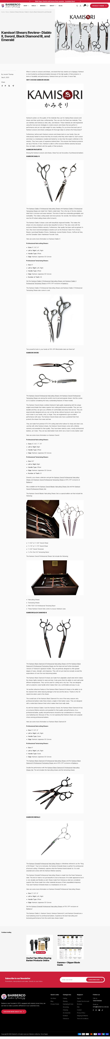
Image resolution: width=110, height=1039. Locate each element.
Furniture (65, 1015)
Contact (79, 1010)
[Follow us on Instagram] (96, 1010)
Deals (34, 5)
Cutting (65, 998)
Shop (25, 5)
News (7, 12)
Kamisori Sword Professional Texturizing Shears (49, 480)
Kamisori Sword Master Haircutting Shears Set (54, 486)
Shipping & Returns (82, 1015)
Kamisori (75, 72)
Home (3, 12)
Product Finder (55, 1004)
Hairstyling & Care (68, 1004)
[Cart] (84, 6)
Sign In (79, 998)
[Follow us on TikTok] (102, 1010)
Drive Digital (44, 1034)
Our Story (53, 998)
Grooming (66, 1007)
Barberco (65, 283)
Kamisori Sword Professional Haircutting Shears (44, 396)
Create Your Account (83, 1001)
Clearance (66, 1018)
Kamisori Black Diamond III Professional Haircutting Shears (47, 664)
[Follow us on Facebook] (93, 1010)
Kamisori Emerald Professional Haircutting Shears (44, 863)
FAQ (78, 1007)
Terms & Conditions (82, 1018)
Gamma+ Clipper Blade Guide (68, 963)
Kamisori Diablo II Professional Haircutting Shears (44, 208)
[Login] (80, 6)
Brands (42, 5)
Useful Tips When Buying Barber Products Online (38, 959)
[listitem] (2, 86)
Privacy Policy (81, 1013)
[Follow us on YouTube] (99, 1010)
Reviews (79, 1004)
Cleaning (65, 1010)
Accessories (66, 1013)
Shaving (65, 1001)
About (52, 5)
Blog (60, 5)
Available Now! (70, 1)
